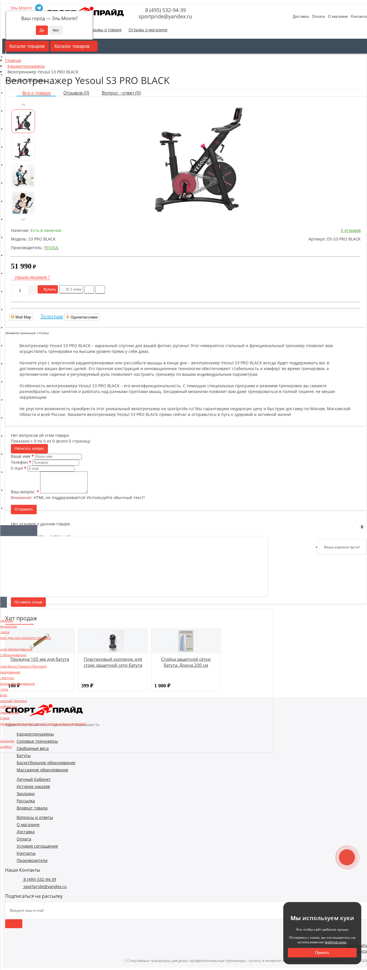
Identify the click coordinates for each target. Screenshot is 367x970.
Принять (322, 953)
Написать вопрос (29, 448)
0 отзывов (351, 230)
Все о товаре (36, 93)
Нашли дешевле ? (32, 277)
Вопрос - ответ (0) (121, 93)
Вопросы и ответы (35, 817)
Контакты (26, 853)
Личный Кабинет (34, 779)
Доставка (301, 16)
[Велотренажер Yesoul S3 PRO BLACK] (198, 159)
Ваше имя (20, 456)
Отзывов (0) (76, 93)
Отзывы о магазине (147, 29)
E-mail (17, 468)
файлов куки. (336, 942)
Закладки (26, 793)
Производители (32, 860)
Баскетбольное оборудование (46, 762)
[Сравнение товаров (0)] (329, 529)
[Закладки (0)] (344, 529)
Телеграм (51, 316)
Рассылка (26, 800)
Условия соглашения (37, 846)
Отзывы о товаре (104, 29)
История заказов (33, 786)
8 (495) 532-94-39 (165, 10)
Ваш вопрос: (23, 491)
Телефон (19, 462)
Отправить (24, 509)
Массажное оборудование (42, 770)
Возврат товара (32, 808)
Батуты (24, 755)
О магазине (338, 16)
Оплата (318, 16)
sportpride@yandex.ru (164, 16)
